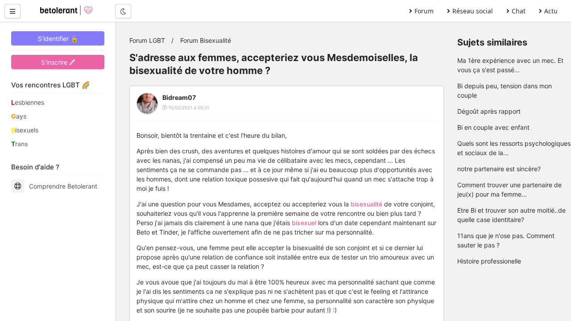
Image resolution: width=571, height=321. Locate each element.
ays (18, 116)
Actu (551, 11)
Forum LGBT (147, 40)
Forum (424, 11)
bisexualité (366, 204)
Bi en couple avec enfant (493, 127)
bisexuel (304, 222)
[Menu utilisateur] (12, 11)
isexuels (24, 130)
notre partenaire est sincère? (499, 169)
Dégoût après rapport (489, 111)
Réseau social (472, 11)
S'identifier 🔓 (58, 38)
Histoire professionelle (489, 261)
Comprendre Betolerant (63, 186)
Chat (518, 11)
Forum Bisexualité (205, 40)
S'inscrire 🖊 (58, 62)
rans (19, 144)
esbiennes (27, 102)
